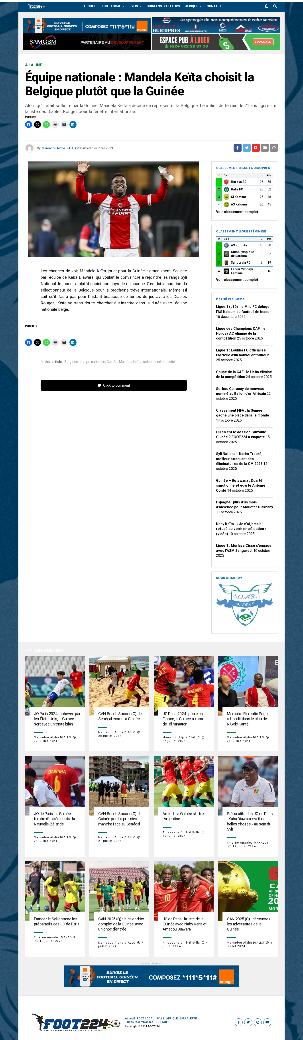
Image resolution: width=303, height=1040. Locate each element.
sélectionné (152, 362)
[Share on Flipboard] (256, 148)
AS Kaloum (239, 204)
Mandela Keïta (130, 362)
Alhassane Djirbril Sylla (181, 832)
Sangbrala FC (241, 262)
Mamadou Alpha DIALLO (59, 148)
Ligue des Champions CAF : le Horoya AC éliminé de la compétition (241, 333)
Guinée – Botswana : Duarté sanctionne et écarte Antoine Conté (240, 485)
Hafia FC (237, 189)
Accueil (89, 6)
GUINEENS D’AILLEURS (163, 6)
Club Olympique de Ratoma (242, 254)
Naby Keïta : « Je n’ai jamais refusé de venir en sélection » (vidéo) (241, 529)
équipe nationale (92, 362)
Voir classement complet (237, 212)
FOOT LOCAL (111, 6)
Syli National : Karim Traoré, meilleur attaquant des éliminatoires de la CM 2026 (239, 459)
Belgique (71, 362)
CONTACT (214, 6)
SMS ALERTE (188, 1018)
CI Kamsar (238, 197)
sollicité (169, 362)
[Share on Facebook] (238, 148)
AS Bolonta (239, 245)
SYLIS (134, 6)
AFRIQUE (191, 6)
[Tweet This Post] (247, 148)
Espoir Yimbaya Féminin (242, 271)
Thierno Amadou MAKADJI (247, 842)
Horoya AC (239, 182)
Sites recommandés (140, 1022)
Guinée (112, 362)
